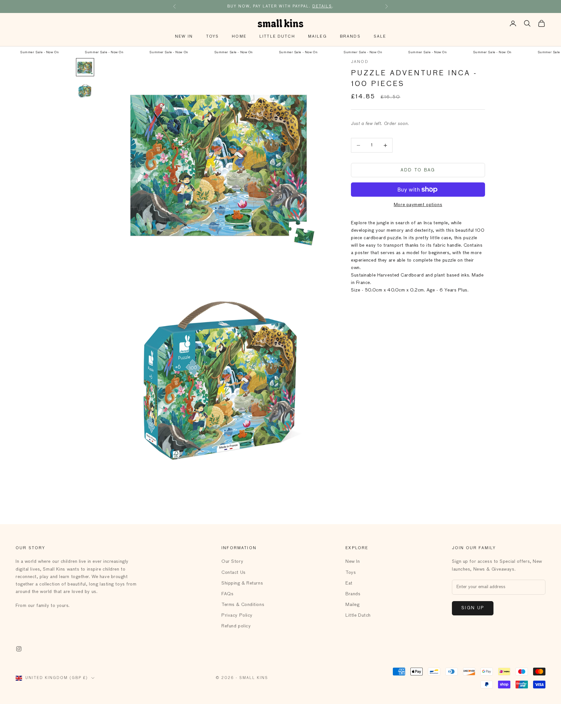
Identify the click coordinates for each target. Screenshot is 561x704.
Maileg (317, 37)
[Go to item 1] (85, 67)
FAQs (227, 594)
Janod (359, 62)
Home (239, 37)
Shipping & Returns (242, 583)
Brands (350, 37)
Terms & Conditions (242, 604)
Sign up (472, 608)
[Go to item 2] (85, 90)
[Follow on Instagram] (19, 649)
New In (184, 37)
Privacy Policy (237, 615)
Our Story (232, 561)
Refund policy (236, 626)
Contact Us (233, 572)
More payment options (418, 205)
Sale (380, 37)
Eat (349, 583)
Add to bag (418, 170)
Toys (212, 37)
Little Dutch (277, 37)
